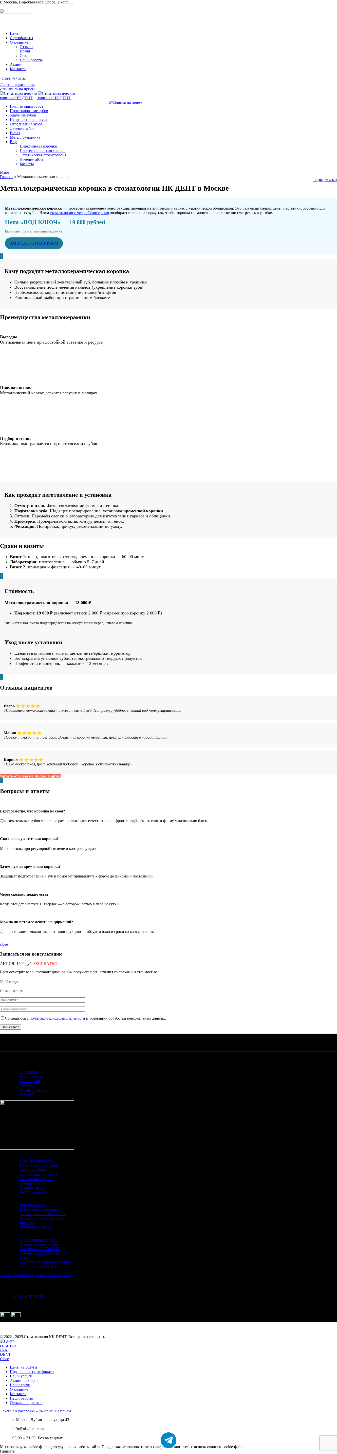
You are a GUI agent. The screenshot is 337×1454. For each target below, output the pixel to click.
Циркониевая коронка (38, 146)
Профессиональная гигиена (43, 151)
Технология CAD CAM (39, 1249)
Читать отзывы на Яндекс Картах (30, 776)
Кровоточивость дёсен (39, 1240)
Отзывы (26, 47)
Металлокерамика (35, 1192)
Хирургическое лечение (40, 1244)
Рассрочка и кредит (36, 1227)
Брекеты (27, 164)
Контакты (28, 1094)
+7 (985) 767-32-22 (13, 79)
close (4, 944)
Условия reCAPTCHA (38, 1266)
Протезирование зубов (39, 1165)
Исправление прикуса (38, 1174)
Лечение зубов (32, 1183)
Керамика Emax (33, 1205)
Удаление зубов (33, 1170)
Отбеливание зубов (36, 1179)
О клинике (29, 1072)
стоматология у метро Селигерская (79, 213)
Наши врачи (30, 1081)
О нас (24, 55)
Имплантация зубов (36, 1161)
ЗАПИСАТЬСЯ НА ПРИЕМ (34, 243)
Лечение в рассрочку (17, 85)
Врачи (25, 51)
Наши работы (31, 60)
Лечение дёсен (32, 159)
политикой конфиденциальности (57, 1018)
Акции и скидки (34, 1090)
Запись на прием (17, 89)
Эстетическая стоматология (43, 155)
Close (4, 1359)
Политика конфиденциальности (47, 1262)
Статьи (26, 1258)
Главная (6, 177)
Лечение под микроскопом (42, 1253)
